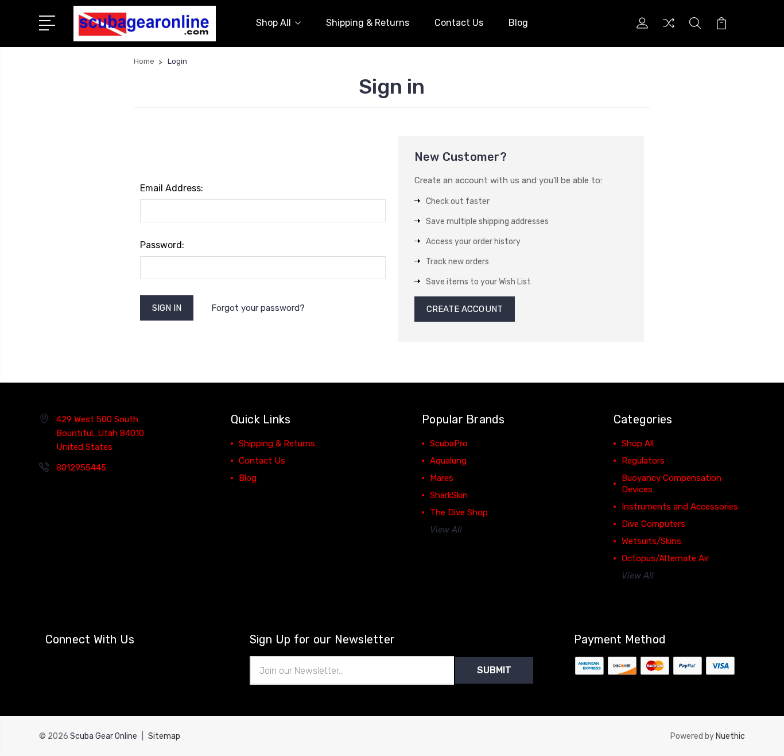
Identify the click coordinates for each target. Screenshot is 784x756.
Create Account (464, 309)
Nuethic (730, 736)
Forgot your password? (258, 308)
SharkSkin (449, 495)
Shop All (273, 22)
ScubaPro (449, 443)
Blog (518, 22)
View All (446, 529)
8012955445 (81, 467)
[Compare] (668, 30)
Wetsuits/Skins (651, 541)
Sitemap (164, 736)
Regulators (643, 461)
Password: (162, 245)
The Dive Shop (459, 512)
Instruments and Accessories (680, 507)
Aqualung (448, 461)
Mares (441, 478)
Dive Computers (653, 524)
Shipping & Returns (367, 22)
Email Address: (171, 188)
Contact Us (458, 22)
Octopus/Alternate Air (665, 558)
